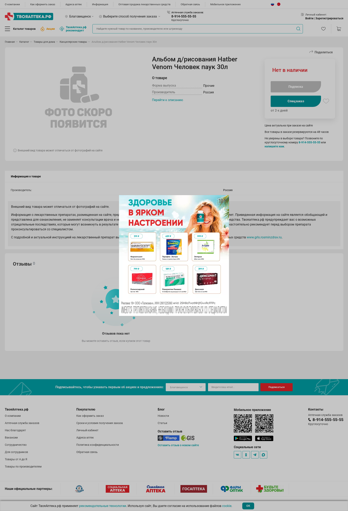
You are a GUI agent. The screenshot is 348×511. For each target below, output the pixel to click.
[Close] (224, 199)
